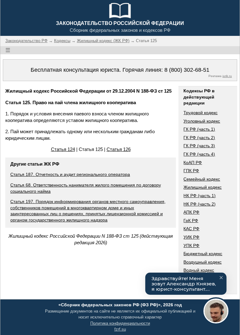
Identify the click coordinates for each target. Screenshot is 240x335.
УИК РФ (191, 237)
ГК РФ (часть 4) (199, 154)
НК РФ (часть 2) (199, 203)
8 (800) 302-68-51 (186, 70)
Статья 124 (63, 149)
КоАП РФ (192, 162)
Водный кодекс (198, 270)
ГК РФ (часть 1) (199, 129)
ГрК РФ (190, 220)
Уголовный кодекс (201, 121)
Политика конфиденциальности (120, 323)
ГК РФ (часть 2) (199, 137)
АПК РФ (191, 212)
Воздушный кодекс (202, 262)
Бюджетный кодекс (202, 253)
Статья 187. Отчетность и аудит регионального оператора (70, 174)
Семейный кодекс (201, 179)
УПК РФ (191, 245)
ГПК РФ (191, 170)
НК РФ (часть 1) (199, 195)
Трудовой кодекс (200, 112)
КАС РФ (191, 228)
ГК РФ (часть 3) (199, 145)
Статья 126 (119, 149)
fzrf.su (120, 329)
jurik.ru (227, 76)
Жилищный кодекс (202, 187)
